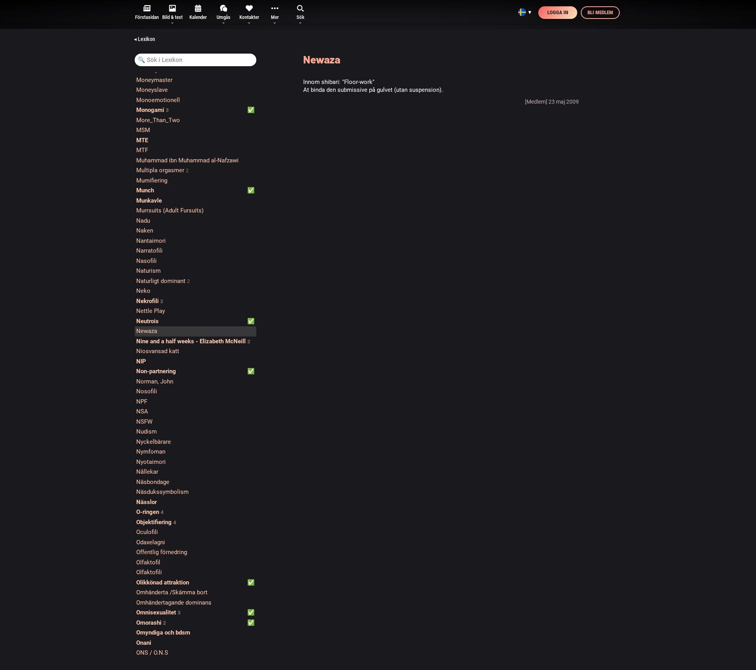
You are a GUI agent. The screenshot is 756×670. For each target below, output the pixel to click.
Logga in (557, 12)
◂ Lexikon (144, 39)
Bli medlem (600, 12)
